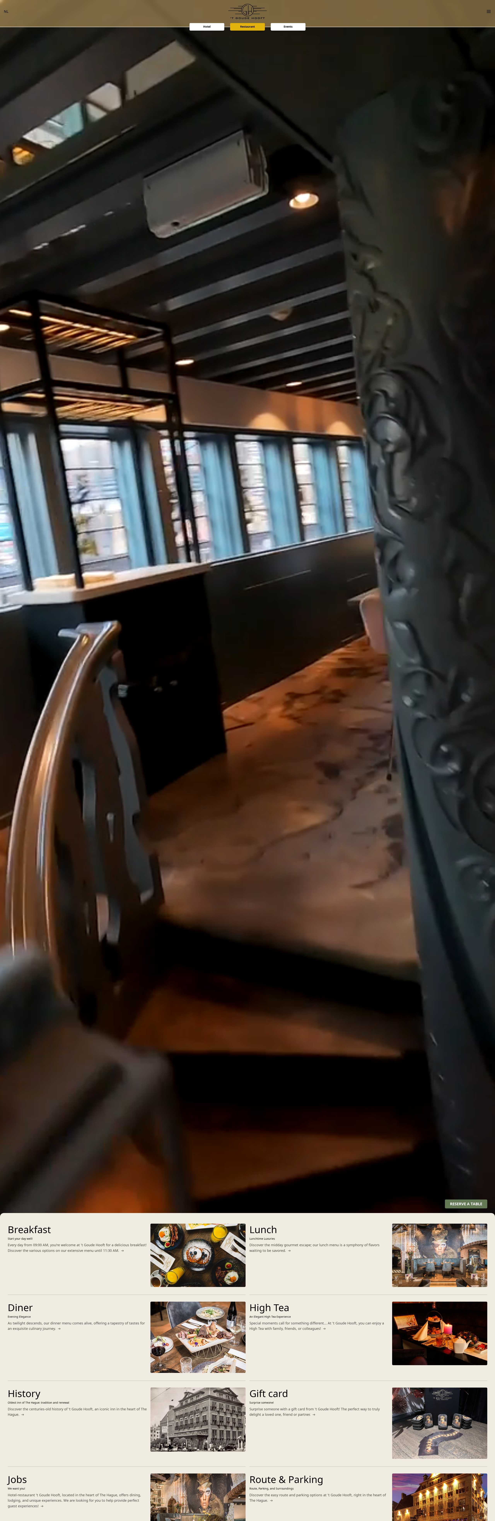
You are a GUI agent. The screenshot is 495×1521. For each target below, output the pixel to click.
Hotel (207, 27)
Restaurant (247, 27)
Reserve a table (466, 1203)
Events (288, 27)
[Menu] (487, 11)
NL (6, 11)
